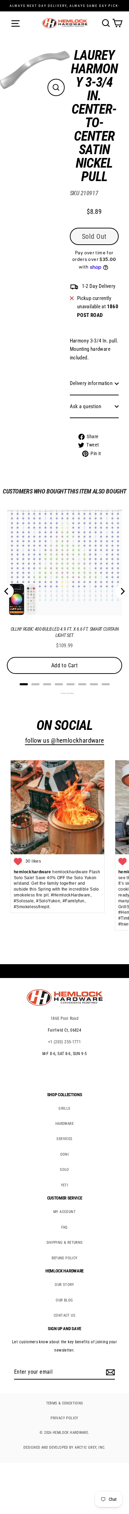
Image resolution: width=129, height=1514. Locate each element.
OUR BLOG (64, 1300)
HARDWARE (64, 1123)
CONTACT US (64, 1315)
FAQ (64, 1227)
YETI (64, 1185)
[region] (89, 255)
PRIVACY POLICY (64, 1418)
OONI (64, 1154)
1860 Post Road (64, 1018)
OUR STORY (64, 1284)
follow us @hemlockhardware (64, 740)
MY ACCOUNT (64, 1212)
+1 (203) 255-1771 (64, 1042)
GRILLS (64, 1108)
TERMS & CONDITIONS (64, 1403)
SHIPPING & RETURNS (64, 1242)
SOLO (64, 1169)
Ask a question (85, 406)
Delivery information (91, 383)
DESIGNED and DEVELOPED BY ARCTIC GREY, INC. (64, 1447)
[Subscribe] (109, 1372)
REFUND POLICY (65, 1258)
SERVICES (64, 1139)
